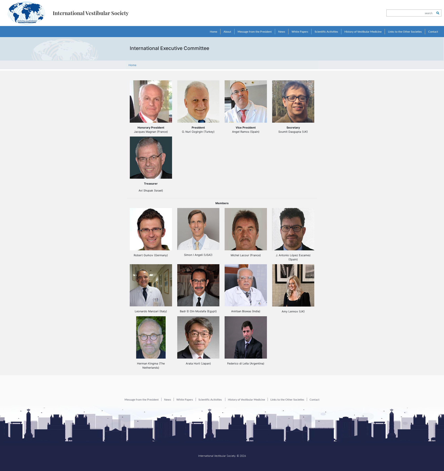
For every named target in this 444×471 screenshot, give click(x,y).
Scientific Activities (210, 399)
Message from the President (255, 31)
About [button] (227, 31)
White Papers (300, 31)
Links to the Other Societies (405, 31)
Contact (433, 31)
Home (213, 31)
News (281, 31)
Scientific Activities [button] (326, 31)
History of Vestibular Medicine (363, 31)
